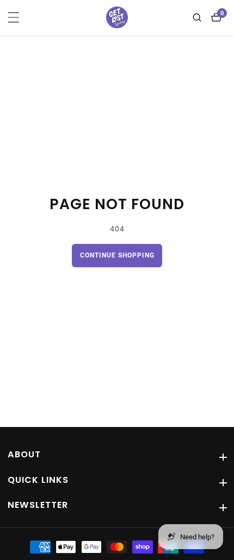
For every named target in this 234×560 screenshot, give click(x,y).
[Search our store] (199, 17)
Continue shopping (117, 255)
